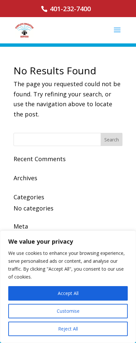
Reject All (68, 329)
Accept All (68, 293)
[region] (68, 287)
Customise (68, 311)
